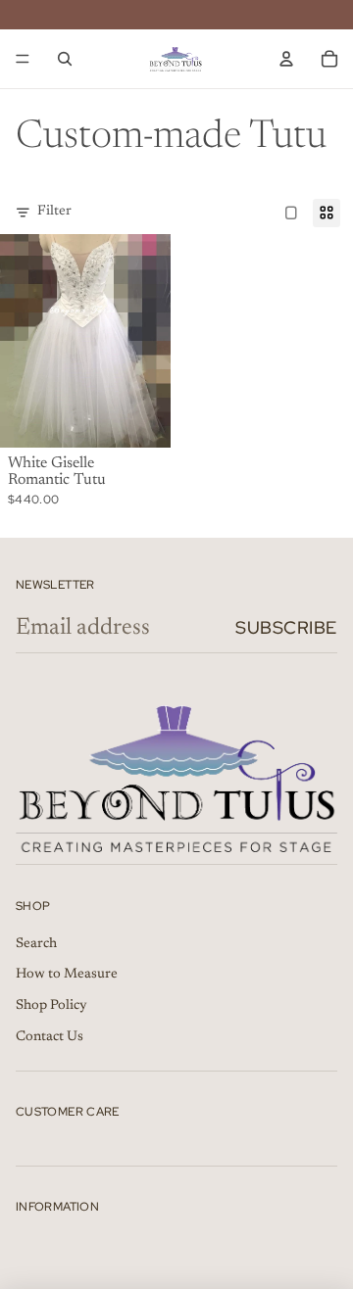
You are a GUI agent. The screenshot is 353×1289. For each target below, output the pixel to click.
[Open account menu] (286, 58)
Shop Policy (51, 1006)
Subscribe (286, 627)
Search (36, 944)
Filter (54, 211)
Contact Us (49, 1037)
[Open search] (64, 58)
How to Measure (67, 974)
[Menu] (22, 58)
